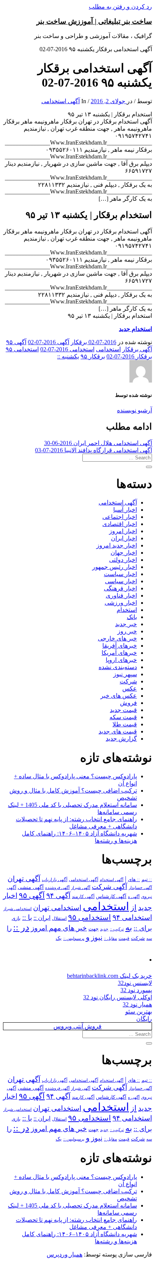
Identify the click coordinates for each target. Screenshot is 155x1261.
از (134, 907)
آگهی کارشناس (111, 896)
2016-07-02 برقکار (93, 342)
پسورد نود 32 (136, 990)
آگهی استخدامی (60, 101)
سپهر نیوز (125, 674)
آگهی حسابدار (140, 887)
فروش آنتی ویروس (77, 1026)
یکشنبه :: (68, 356)
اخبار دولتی (123, 560)
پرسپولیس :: (73, 938)
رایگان (144, 1019)
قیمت (124, 938)
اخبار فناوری (121, 595)
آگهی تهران (24, 879)
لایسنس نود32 (135, 983)
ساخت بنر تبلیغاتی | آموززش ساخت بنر (94, 21)
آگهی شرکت (109, 886)
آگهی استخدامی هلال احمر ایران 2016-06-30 (98, 443)
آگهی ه (134, 896)
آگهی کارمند (83, 896)
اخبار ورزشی (121, 602)
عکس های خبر (118, 695)
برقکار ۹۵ (93, 356)
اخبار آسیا (125, 509)
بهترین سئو (138, 1011)
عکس (129, 688)
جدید (104, 929)
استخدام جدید (135, 329)
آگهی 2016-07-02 (48, 342)
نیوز (96, 937)
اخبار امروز (123, 531)
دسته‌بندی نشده (118, 667)
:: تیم (146, 879)
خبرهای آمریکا (119, 653)
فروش (128, 703)
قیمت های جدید (118, 731)
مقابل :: (110, 938)
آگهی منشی (31, 887)
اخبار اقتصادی (119, 524)
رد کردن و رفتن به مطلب (120, 6)
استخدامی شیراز (17, 908)
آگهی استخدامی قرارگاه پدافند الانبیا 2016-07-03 (93, 450)
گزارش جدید (121, 738)
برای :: (143, 928)
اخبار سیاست (120, 574)
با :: (27, 917)
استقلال (59, 918)
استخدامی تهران (57, 908)
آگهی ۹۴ (58, 896)
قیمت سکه (123, 717)
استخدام (127, 610)
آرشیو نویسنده (134, 410)
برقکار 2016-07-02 (129, 356)
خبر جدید (126, 624)
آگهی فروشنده (57, 887)
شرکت (128, 681)
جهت (93, 929)
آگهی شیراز (80, 887)
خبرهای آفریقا (119, 645)
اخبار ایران (124, 538)
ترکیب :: (117, 929)
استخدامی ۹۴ (132, 917)
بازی (16, 918)
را (9, 928)
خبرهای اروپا (121, 660)
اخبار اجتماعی (119, 517)
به (128, 927)
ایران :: (41, 918)
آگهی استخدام (111, 879)
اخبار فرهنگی (120, 588)
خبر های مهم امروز (59, 928)
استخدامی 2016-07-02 (67, 349)
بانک (132, 617)
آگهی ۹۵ (16, 342)
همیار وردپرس (64, 1254)
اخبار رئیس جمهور (114, 567)
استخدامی (108, 349)
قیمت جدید (123, 710)
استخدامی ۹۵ (22, 349)
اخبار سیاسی (121, 581)
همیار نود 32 (137, 1004)
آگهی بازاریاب (54, 879)
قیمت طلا (124, 724)
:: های (134, 879)
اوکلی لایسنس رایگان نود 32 (117, 997)
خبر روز (127, 631)
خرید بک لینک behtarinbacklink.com (109, 976)
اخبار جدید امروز (116, 545)
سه (149, 938)
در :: (21, 927)
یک (59, 938)
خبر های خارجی (117, 638)
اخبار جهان (124, 552)
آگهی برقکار (137, 349)
